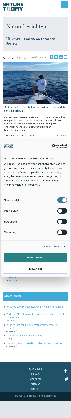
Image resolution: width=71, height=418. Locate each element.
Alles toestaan (35, 257)
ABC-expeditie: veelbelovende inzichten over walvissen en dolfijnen (35, 109)
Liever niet (35, 268)
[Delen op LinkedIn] (61, 57)
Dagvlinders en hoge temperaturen (24, 335)
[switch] (62, 211)
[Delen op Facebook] (51, 57)
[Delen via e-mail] (65, 57)
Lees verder (61, 135)
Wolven (13, 280)
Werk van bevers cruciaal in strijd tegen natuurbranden (34, 343)
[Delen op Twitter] (56, 57)
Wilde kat (13, 276)
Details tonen (52, 246)
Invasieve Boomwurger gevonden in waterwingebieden (34, 306)
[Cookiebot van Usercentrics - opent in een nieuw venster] (52, 146)
